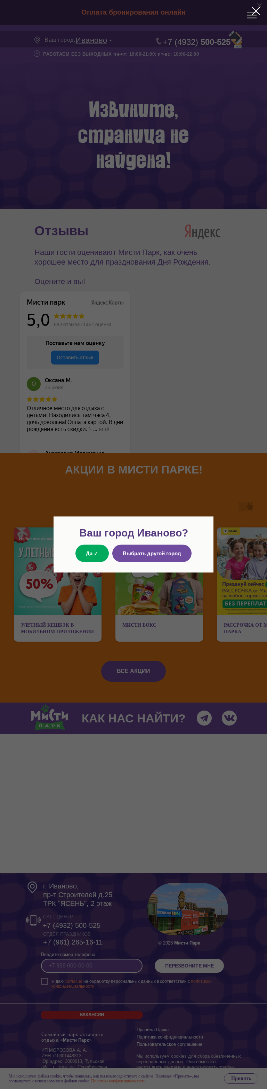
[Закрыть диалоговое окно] (256, 10)
